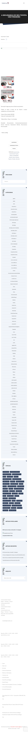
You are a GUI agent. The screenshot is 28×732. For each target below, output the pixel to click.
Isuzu (14, 332)
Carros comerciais (14, 259)
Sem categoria (14, 396)
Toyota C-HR (14, 420)
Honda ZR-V (14, 323)
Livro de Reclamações (7, 686)
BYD (14, 203)
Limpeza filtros (14, 348)
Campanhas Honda (14, 251)
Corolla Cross (14, 278)
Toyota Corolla (14, 422)
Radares (5, 498)
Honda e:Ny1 (14, 315)
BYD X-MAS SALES (14, 243)
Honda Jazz (14, 321)
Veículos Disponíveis (6, 670)
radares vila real (14, 388)
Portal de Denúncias (6, 689)
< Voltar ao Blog (4, 132)
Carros (13, 157)
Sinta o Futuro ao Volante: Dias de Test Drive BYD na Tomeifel (13, 557)
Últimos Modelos (14, 449)
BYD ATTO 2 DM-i (14, 209)
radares (14, 377)
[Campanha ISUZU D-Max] (8, 533)
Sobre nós (4, 665)
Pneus (14, 374)
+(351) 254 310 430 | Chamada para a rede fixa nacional (14, 717)
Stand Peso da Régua (6, 679)
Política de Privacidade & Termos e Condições (12, 684)
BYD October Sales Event (14, 219)
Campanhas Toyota (14, 145)
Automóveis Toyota (14, 153)
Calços (11, 155)
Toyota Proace (14, 438)
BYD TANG (14, 241)
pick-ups (14, 369)
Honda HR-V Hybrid (7, 493)
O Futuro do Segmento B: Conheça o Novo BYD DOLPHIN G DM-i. (14, 554)
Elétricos (5, 488)
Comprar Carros (14, 275)
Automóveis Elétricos (14, 471)
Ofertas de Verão (14, 364)
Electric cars (21, 486)
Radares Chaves (12, 498)
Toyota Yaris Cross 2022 (16, 505)
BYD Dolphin (10, 476)
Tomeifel (14, 412)
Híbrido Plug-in (14, 297)
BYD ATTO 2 (14, 206)
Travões (13, 159)
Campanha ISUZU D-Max (7, 535)
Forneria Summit (14, 294)
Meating (14, 353)
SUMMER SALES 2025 (14, 401)
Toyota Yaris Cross (7, 505)
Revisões (14, 393)
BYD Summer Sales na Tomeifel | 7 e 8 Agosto (12, 529)
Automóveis (16, 152)
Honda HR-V (14, 318)
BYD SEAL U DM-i (14, 235)
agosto (14, 198)
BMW (14, 201)
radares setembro (14, 385)
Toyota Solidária (14, 441)
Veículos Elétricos (14, 452)
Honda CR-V (14, 307)
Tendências (14, 406)
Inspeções (14, 329)
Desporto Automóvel (14, 283)
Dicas (14, 286)
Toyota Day (14, 428)
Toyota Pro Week (14, 436)
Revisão (14, 390)
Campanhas (14, 142)
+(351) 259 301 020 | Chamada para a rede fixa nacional (14, 699)
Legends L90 (14, 345)
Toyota (14, 148)
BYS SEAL (14, 246)
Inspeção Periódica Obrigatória (14, 326)
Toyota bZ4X (14, 417)
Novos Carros (14, 361)
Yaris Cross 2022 (12, 510)
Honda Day (14, 310)
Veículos (18, 159)
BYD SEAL (14, 225)
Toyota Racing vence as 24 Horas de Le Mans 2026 (11, 560)
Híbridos (14, 299)
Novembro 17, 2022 (5, 36)
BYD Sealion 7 (14, 238)
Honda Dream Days (14, 313)
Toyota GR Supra (14, 430)
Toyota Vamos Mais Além (14, 444)
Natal (14, 356)
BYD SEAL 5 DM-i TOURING (14, 227)
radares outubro (14, 382)
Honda (14, 302)
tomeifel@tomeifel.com (7, 620)
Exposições (14, 289)
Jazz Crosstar (14, 337)
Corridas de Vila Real (14, 281)
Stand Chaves (5, 682)
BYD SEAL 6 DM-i (14, 230)
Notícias (14, 358)
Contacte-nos (5, 675)
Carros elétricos (14, 265)
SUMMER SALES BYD (14, 404)
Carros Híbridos (14, 267)
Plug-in (14, 372)
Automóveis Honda (7, 474)
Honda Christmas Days (18, 488)
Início (3, 663)
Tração (14, 446)
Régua (13, 500)
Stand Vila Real (5, 677)
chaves (14, 270)
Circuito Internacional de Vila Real (14, 273)
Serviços (14, 398)
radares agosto (14, 380)
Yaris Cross (5, 510)
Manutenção (14, 350)
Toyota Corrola (14, 425)
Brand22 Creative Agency (16, 726)
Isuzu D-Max (14, 334)
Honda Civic (14, 305)
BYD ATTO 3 (14, 211)
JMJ (14, 340)
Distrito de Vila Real (12, 486)
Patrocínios (14, 366)
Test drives (19, 500)
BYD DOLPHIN (14, 214)
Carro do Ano (6, 481)
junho (14, 342)
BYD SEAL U (14, 233)
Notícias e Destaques (6, 672)
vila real (14, 454)
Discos (17, 157)
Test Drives (14, 409)
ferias (14, 291)
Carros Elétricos (14, 262)
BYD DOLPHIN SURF (14, 217)
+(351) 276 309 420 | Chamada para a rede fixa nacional (14, 707)
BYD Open (14, 222)
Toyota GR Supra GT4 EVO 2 (14, 433)
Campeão (14, 257)
